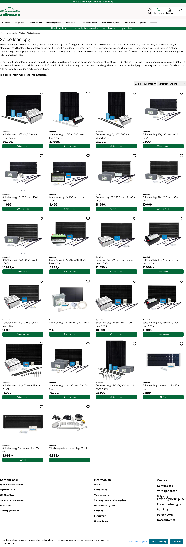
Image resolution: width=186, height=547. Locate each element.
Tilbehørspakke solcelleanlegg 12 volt (68, 448)
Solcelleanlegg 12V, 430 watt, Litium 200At (21, 387)
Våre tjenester (102, 495)
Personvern (100, 515)
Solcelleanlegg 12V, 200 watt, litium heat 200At (114, 261)
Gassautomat (101, 521)
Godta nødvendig (158, 541)
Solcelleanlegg (34, 33)
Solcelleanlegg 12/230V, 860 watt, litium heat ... (113, 136)
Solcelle (23, 33)
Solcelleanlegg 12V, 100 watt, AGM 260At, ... (20, 199)
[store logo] (10, 11)
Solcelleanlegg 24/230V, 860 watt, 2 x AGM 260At (116, 387)
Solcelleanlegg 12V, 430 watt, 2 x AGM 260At (68, 387)
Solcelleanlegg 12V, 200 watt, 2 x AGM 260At (115, 199)
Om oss (98, 484)
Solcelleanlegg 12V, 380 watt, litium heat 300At (161, 324)
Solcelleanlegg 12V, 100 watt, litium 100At (67, 199)
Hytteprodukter (53, 23)
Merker (153, 23)
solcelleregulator (164, 44)
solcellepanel (147, 44)
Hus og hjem (36, 23)
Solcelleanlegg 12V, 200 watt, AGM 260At (160, 199)
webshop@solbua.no (9, 510)
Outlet (143, 23)
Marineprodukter (89, 23)
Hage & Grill (129, 23)
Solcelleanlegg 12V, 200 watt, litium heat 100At (67, 261)
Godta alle (176, 541)
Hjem (2, 33)
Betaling (98, 510)
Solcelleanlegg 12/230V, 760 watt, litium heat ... (20, 136)
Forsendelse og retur (105, 505)
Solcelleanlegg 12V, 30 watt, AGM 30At (69, 322)
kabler (20, 48)
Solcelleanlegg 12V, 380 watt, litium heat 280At (114, 324)
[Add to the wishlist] (41, 93)
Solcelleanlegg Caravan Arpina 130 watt (161, 387)
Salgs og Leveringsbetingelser (110, 500)
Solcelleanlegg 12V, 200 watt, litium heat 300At (161, 261)
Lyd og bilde (20, 23)
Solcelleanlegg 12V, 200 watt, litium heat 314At (20, 324)
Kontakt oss (100, 489)
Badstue (6, 23)
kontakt (14, 74)
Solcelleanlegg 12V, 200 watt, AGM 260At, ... (20, 261)
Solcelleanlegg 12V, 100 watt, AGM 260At (160, 136)
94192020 (7, 505)
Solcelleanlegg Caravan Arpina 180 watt (20, 450)
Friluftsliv (71, 23)
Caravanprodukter (110, 23)
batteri (135, 44)
